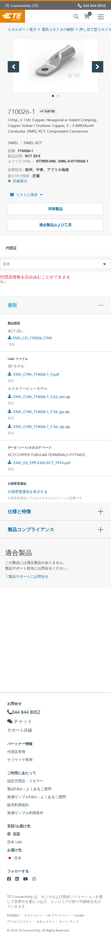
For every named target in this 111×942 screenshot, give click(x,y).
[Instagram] (34, 879)
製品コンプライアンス (31, 529)
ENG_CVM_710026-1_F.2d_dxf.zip (41, 396)
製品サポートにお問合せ (28, 576)
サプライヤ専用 (20, 759)
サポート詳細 (19, 730)
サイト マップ (68, 921)
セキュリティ (45, 921)
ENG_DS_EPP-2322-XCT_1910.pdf (41, 462)
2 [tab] (58, 96)
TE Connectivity (12, 16)
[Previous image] (13, 66)
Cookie (79, 915)
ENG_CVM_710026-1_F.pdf (36, 374)
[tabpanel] (55, 65)
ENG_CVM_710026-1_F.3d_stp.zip (41, 426)
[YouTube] (25, 879)
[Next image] (97, 66)
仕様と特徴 (19, 511)
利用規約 (13, 915)
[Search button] (76, 16)
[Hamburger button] (101, 16)
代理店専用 (16, 751)
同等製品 (55, 208)
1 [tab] (53, 96)
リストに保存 (27, 194)
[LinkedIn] (17, 879)
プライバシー (33, 915)
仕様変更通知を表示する (27, 491)
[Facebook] (9, 879)
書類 (12, 305)
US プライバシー (58, 915)
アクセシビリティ (19, 921)
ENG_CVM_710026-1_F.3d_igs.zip (41, 411)
